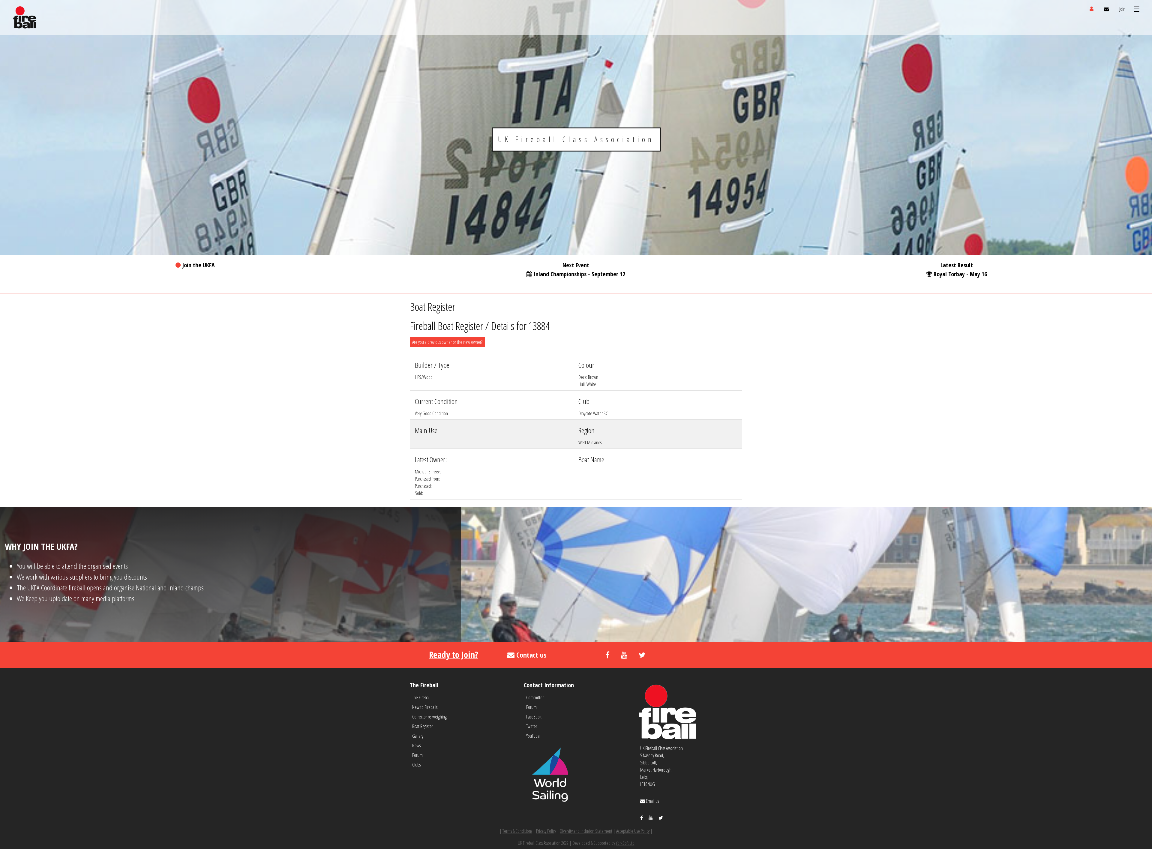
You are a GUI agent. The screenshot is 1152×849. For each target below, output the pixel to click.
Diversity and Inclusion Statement (586, 831)
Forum (417, 755)
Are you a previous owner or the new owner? (447, 342)
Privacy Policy (546, 831)
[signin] (1091, 9)
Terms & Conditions (517, 831)
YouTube (533, 736)
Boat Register (422, 726)
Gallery (417, 736)
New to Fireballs (424, 707)
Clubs (416, 764)
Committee (535, 697)
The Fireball (421, 697)
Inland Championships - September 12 (579, 274)
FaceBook (534, 716)
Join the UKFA (198, 265)
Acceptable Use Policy (633, 831)
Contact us (530, 655)
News (416, 745)
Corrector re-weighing (429, 716)
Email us (652, 801)
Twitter (531, 726)
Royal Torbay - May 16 (960, 274)
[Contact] (1106, 9)
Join (1122, 9)
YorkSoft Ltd (625, 843)
